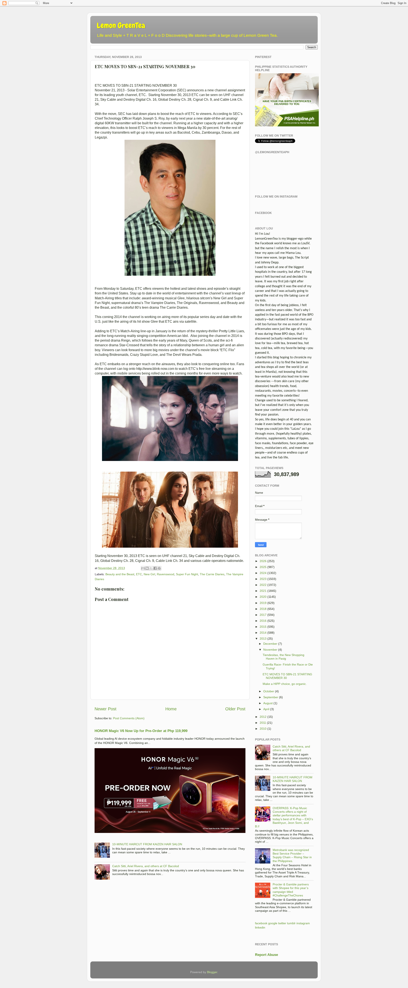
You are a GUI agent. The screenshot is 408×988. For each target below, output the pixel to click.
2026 (263, 561)
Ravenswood (165, 574)
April (266, 709)
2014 (263, 632)
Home (171, 709)
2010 (263, 728)
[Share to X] (151, 568)
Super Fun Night (187, 574)
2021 (263, 590)
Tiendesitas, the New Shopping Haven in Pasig (283, 656)
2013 (263, 638)
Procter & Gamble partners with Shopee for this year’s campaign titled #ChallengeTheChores (291, 890)
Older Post (235, 709)
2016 (263, 620)
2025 (263, 567)
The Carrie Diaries (212, 574)
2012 (263, 716)
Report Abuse (266, 955)
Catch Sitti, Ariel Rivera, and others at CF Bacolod (145, 866)
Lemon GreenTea (121, 25)
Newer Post (105, 709)
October (268, 691)
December (270, 643)
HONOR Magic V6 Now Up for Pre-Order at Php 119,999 (141, 731)
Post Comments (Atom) (128, 718)
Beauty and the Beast (119, 574)
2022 (263, 585)
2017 (263, 614)
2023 (263, 579)
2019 (263, 603)
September (270, 697)
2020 (263, 596)
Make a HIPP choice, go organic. (285, 684)
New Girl (149, 574)
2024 (263, 573)
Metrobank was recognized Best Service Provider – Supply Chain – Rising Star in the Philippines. (292, 855)
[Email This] (143, 568)
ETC (139, 574)
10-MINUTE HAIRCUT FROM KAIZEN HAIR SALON (147, 844)
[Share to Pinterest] (159, 568)
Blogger (212, 972)
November (270, 649)
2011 (263, 722)
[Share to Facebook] (155, 568)
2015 (263, 626)
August (268, 703)
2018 (263, 609)
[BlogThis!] (147, 568)
